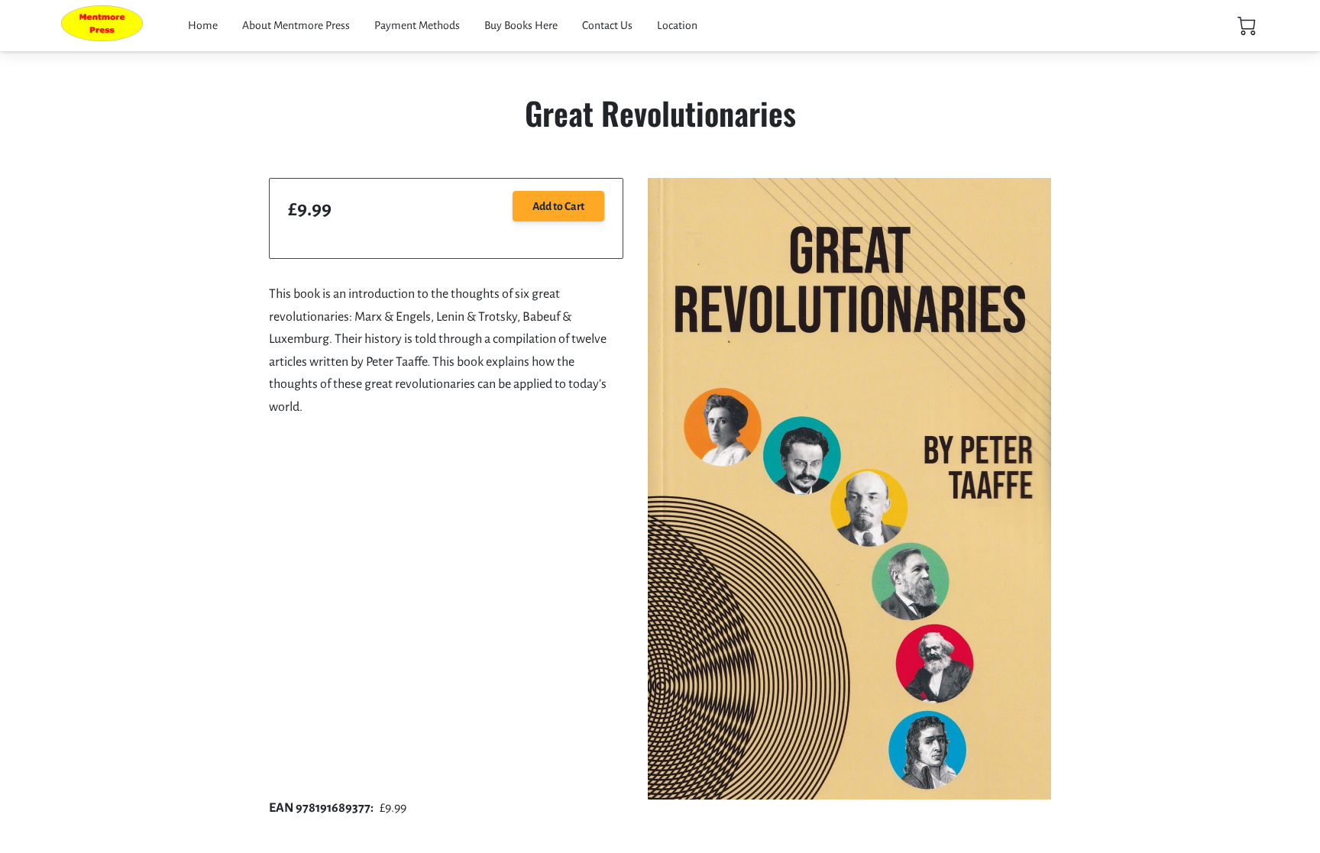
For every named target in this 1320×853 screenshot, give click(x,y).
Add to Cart (558, 206)
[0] (1247, 26)
